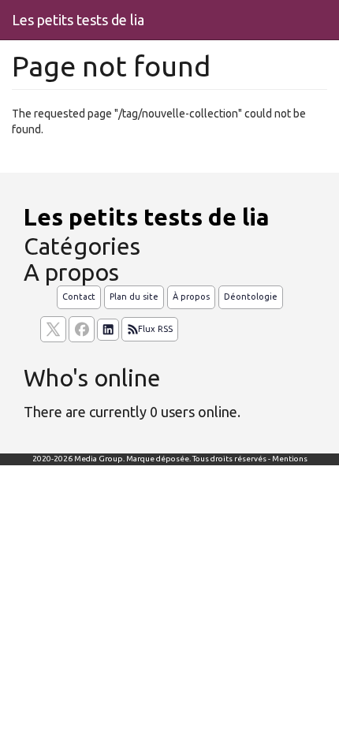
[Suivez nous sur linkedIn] (108, 330)
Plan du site (134, 296)
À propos (191, 296)
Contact (78, 296)
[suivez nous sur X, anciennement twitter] (53, 329)
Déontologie (251, 296)
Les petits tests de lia (78, 20)
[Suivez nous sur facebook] (82, 329)
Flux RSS (155, 329)
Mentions (289, 458)
